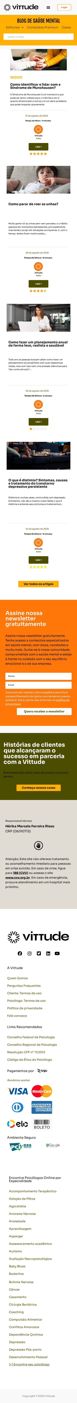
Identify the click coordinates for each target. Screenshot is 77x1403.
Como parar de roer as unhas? (33, 204)
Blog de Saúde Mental (38, 21)
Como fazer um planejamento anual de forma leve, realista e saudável (38, 343)
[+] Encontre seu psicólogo (29, 1364)
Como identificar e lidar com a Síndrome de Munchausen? (35, 86)
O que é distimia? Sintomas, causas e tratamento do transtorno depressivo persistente (38, 483)
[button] (48, 7)
